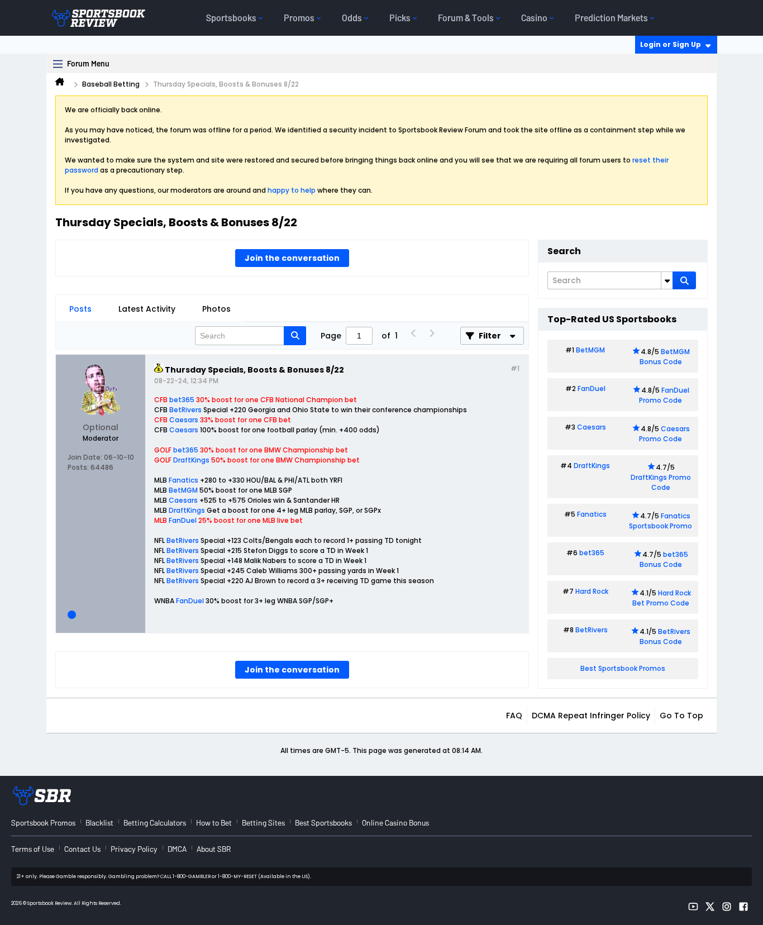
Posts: (78, 467)
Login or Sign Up (670, 44)
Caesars (183, 420)
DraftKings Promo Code (661, 482)
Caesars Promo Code (664, 434)
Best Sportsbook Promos (622, 668)
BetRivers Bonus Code (665, 636)
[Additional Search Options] (667, 280)
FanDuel (183, 520)
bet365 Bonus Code (664, 559)
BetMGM (183, 490)
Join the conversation (292, 258)
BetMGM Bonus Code (665, 356)
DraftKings (191, 460)
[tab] (80, 309)
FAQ (514, 715)
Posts (80, 308)
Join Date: (85, 457)
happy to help (292, 190)
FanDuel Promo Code (664, 395)
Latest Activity (146, 308)
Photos (216, 308)
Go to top (681, 715)
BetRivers (185, 409)
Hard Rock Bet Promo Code (661, 598)
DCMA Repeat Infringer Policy (591, 715)
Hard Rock (591, 591)
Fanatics (183, 480)
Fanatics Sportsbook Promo (660, 521)
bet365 (181, 399)
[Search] (684, 280)
